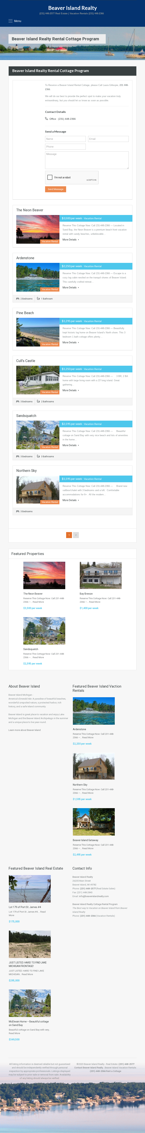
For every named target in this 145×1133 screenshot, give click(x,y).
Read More (38, 602)
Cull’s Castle (25, 361)
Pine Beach (25, 313)
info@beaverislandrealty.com (94, 896)
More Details (70, 239)
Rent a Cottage (113, 1071)
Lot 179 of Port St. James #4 (25, 907)
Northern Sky (26, 471)
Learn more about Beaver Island (24, 730)
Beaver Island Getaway (85, 840)
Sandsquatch (26, 416)
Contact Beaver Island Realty (88, 1067)
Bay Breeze (86, 593)
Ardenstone (25, 258)
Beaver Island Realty (72, 8)
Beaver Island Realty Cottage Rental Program (95, 904)
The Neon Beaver (29, 210)
